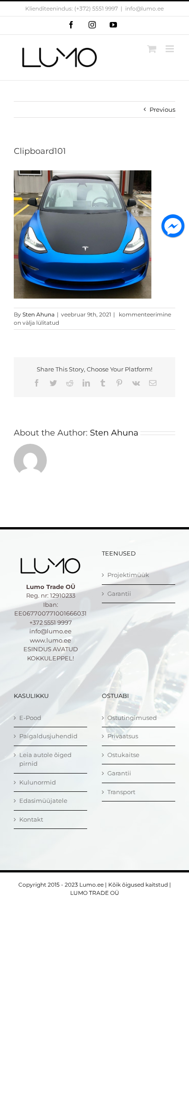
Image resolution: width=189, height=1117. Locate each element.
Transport (121, 792)
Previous (162, 109)
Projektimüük (128, 574)
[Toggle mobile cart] (151, 49)
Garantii (119, 593)
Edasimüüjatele (43, 800)
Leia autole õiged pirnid (45, 759)
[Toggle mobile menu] (170, 49)
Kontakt (31, 819)
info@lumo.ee (144, 8)
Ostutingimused (132, 717)
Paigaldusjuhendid (48, 736)
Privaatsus (122, 736)
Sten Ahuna (38, 314)
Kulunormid (37, 782)
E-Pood (30, 717)
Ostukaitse (123, 754)
